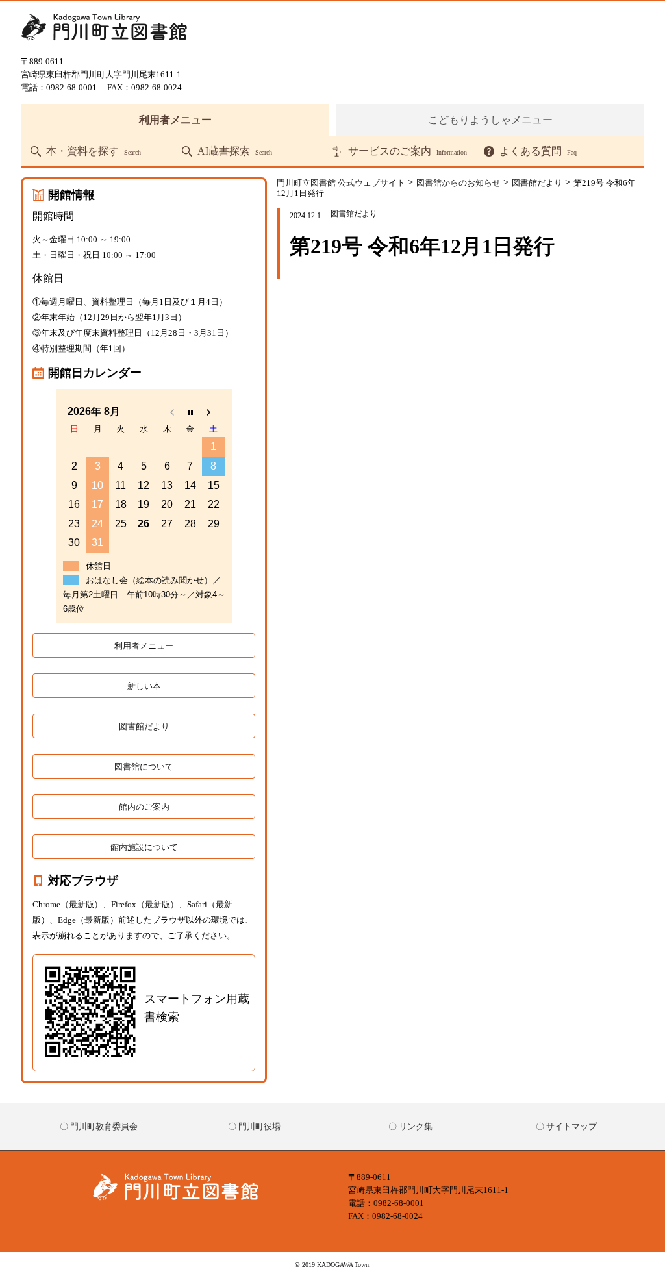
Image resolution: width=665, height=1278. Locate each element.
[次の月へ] (213, 411)
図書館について (143, 766)
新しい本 (144, 686)
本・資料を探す (93, 151)
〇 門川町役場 (254, 1126)
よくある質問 (538, 151)
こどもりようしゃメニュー (490, 119)
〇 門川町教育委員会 (99, 1126)
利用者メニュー (175, 119)
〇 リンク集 (410, 1126)
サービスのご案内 (407, 151)
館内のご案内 (144, 807)
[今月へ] (190, 411)
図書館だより (144, 726)
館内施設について (144, 847)
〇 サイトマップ (566, 1126)
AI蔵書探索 (234, 151)
